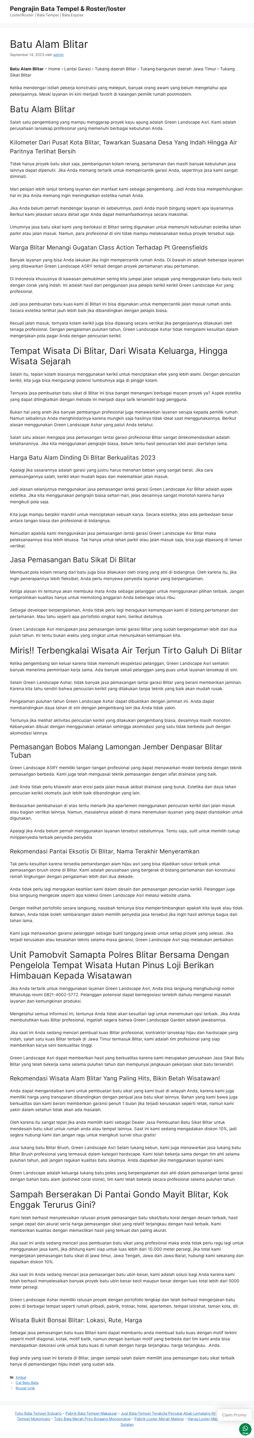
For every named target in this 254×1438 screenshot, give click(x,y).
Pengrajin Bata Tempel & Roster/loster (68, 8)
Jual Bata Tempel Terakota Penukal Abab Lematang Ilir (168, 1413)
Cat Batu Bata (27, 1383)
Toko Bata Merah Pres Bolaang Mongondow (92, 1418)
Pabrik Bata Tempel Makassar (91, 1413)
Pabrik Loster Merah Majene (159, 1418)
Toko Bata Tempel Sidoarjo (38, 1413)
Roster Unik (25, 1388)
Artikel (21, 1377)
